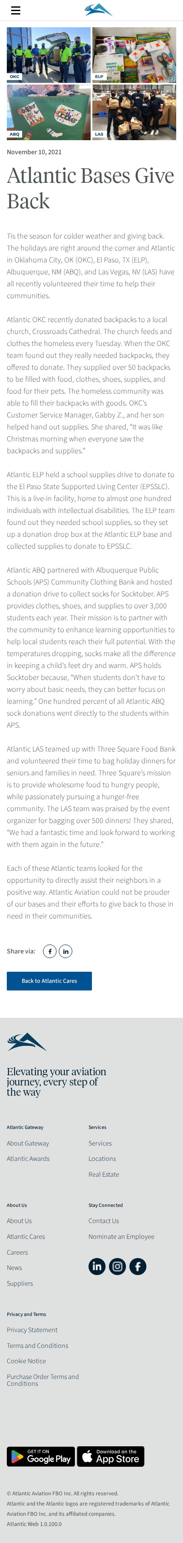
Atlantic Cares (26, 1236)
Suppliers (20, 1283)
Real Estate (104, 1174)
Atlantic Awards (28, 1158)
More (16, 10)
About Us (19, 1221)
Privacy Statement (32, 1330)
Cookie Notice (26, 1361)
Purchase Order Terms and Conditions (43, 1380)
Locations (102, 1158)
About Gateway (28, 1143)
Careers (17, 1252)
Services (100, 1143)
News (14, 1267)
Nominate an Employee (121, 1236)
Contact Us (104, 1221)
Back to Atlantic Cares (49, 981)
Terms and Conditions (37, 1345)
